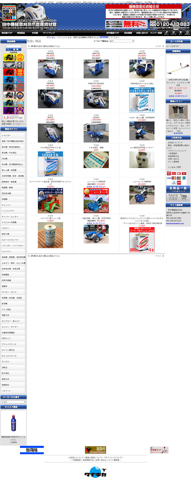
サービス (5, 362)
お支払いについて (175, 142)
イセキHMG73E (96, 54)
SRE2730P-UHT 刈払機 (178, 80)
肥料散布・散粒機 (9, 182)
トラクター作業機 (9, 222)
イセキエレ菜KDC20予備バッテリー (142, 147)
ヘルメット (6, 391)
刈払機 (4, 159)
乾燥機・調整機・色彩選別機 (13, 257)
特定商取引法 (173, 156)
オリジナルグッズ (9, 356)
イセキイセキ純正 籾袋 (96, 147)
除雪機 (4, 304)
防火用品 (5, 373)
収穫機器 (5, 275)
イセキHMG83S (50, 84)
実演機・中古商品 (9, 153)
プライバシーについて (177, 151)
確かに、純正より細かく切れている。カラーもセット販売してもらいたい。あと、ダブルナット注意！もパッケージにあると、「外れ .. (178, 125)
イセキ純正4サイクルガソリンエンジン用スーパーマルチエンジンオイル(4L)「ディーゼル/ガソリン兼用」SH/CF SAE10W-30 (142, 221)
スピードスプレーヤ (10, 240)
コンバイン (6, 251)
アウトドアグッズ (9, 344)
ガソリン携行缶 (8, 350)
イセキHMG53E (50, 54)
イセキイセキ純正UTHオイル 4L (50, 147)
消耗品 (4, 367)
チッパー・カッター (10, 217)
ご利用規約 (172, 153)
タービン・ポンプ (9, 292)
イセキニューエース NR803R (142, 181)
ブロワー (5, 228)
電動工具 (5, 315)
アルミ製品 (6, 309)
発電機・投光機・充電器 (12, 298)
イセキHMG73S (142, 54)
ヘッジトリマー (8, 211)
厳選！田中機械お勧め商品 (13, 141)
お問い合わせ (173, 159)
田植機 (4, 199)
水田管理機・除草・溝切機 (13, 176)
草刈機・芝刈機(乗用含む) (12, 164)
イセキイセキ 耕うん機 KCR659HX (142, 117)
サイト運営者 (173, 162)
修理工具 (5, 379)
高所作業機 (6, 280)
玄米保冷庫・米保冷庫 (11, 269)
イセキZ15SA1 (96, 118)
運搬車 (4, 286)
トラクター (6, 135)
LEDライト (6, 338)
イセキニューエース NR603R (96, 183)
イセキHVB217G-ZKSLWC (97, 85)
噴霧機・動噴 (7, 187)
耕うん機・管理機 (9, 170)
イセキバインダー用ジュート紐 (50, 218)
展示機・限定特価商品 (11, 147)
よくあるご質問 (174, 167)
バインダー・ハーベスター (13, 246)
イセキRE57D (50, 118)
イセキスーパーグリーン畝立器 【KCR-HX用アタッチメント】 (50, 183)
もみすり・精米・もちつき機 (13, 263)
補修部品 (5, 385)
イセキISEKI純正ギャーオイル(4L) (142, 83)
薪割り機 (5, 234)
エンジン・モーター (10, 327)
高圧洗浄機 (6, 193)
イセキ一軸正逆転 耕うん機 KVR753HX (96, 219)
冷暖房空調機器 (8, 333)
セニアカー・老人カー (11, 321)
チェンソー (6, 205)
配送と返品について (94, 457)
